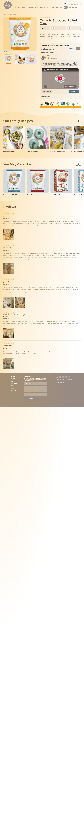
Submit (31, 399)
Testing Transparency (56, 7)
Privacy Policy (59, 379)
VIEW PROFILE (73, 91)
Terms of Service (65, 379)
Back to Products (10, 15)
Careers (12, 389)
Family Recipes (44, 7)
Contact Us (13, 390)
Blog (36, 7)
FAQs (65, 7)
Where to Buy (73, 7)
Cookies (70, 379)
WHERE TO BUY (60, 107)
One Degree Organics (8, 5)
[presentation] (4, 52)
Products (24, 7)
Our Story (17, 7)
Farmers (31, 7)
